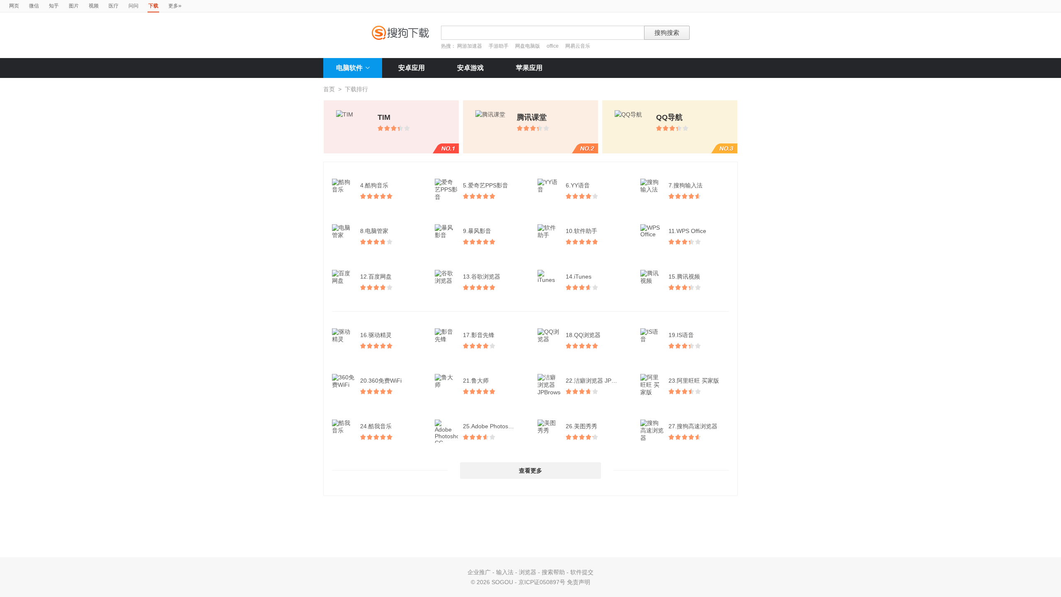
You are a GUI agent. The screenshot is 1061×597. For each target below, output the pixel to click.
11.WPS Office (687, 231)
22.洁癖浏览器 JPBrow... (597, 380)
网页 (14, 6)
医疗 (114, 6)
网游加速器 (469, 46)
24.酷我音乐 (376, 426)
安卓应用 (411, 67)
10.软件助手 (581, 231)
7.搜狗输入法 (685, 185)
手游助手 (499, 46)
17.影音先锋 (478, 335)
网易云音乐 (577, 46)
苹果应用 (529, 67)
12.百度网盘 (376, 276)
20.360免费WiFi (381, 380)
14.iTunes (578, 276)
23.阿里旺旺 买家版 (694, 380)
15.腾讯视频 (684, 276)
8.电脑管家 (374, 231)
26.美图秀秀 (581, 426)
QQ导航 (669, 117)
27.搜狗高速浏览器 (693, 426)
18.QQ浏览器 (583, 335)
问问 (133, 6)
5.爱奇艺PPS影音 (485, 185)
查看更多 (530, 470)
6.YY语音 (578, 185)
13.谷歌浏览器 (481, 276)
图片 (74, 6)
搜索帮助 (553, 572)
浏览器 (527, 572)
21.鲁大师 (476, 380)
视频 (94, 6)
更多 (175, 5)
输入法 (505, 572)
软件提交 (581, 572)
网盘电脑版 (527, 46)
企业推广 (479, 572)
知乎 (54, 6)
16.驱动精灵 (376, 335)
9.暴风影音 (477, 231)
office (553, 46)
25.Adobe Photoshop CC (494, 426)
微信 (34, 6)
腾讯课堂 (532, 117)
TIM (384, 117)
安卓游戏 (470, 67)
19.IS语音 (681, 335)
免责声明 (578, 582)
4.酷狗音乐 (374, 185)
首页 (329, 89)
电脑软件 (349, 67)
